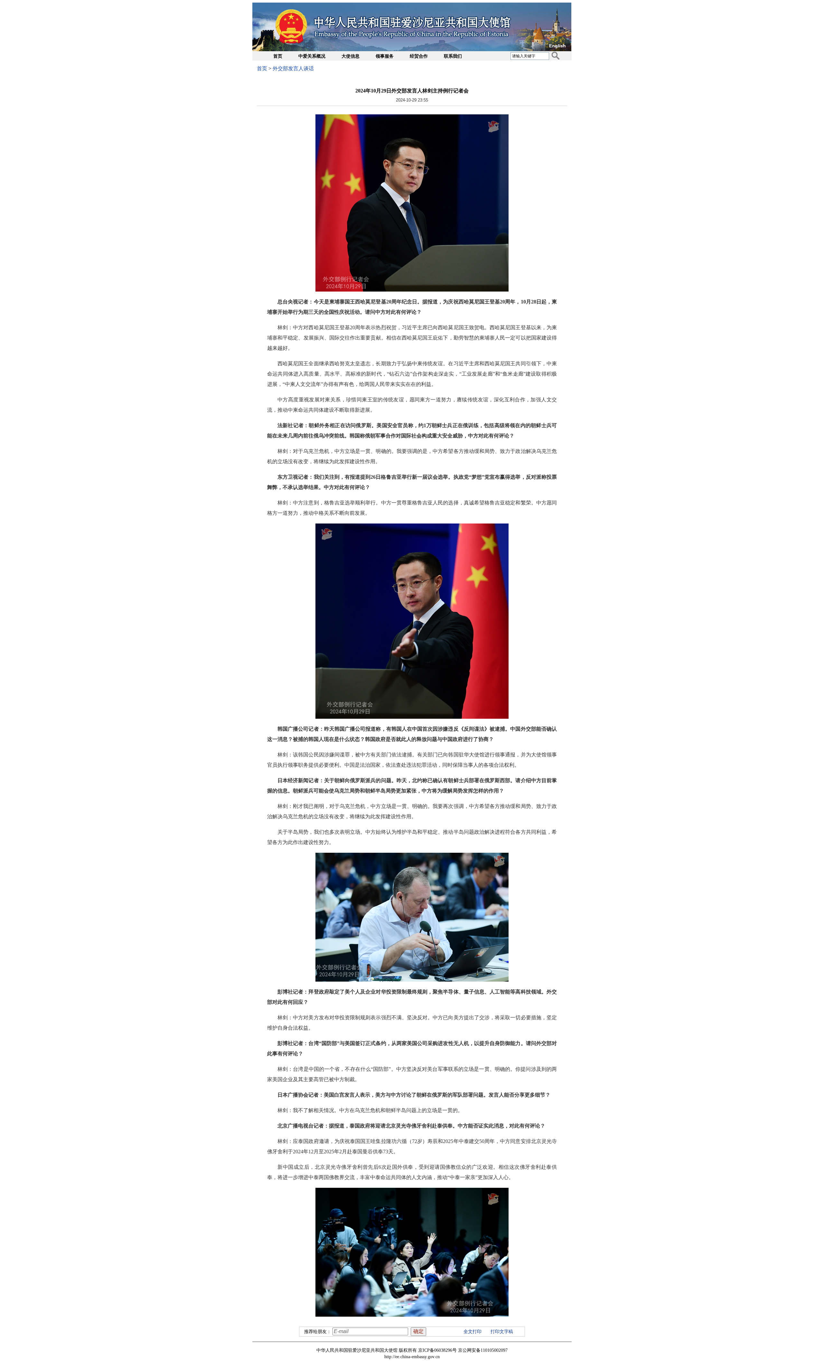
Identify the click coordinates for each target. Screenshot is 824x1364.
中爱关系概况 (311, 56)
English (557, 45)
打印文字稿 (502, 1331)
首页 (277, 56)
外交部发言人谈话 (293, 68)
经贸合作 (419, 56)
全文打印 (473, 1331)
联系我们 (453, 56)
